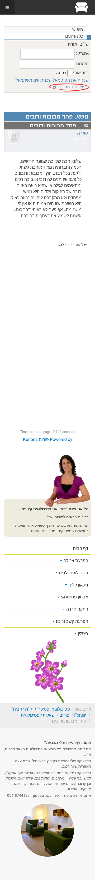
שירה (82, 133)
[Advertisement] (47, 283)
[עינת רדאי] (82, 7)
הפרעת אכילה (76, 560)
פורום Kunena (36, 439)
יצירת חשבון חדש (68, 87)
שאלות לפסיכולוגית (38, 715)
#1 (86, 125)
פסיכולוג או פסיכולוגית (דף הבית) (41, 709)
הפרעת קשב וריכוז (72, 621)
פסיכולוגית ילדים (73, 573)
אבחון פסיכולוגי (74, 597)
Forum (80, 715)
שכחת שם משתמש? (33, 80)
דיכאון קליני (78, 585)
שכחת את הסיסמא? (71, 80)
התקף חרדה (77, 609)
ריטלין (83, 633)
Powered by (61, 439)
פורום (64, 715)
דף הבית (80, 548)
